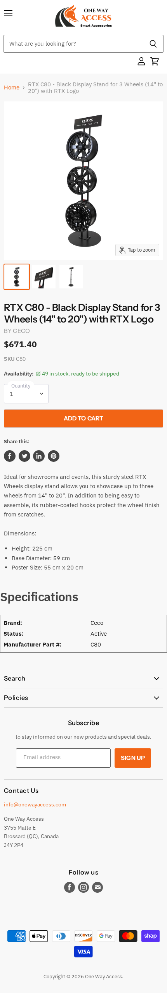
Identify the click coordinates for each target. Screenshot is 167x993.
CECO (21, 330)
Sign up (133, 757)
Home (11, 87)
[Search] (153, 44)
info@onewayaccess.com (35, 804)
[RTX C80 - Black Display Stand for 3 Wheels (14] (16, 276)
